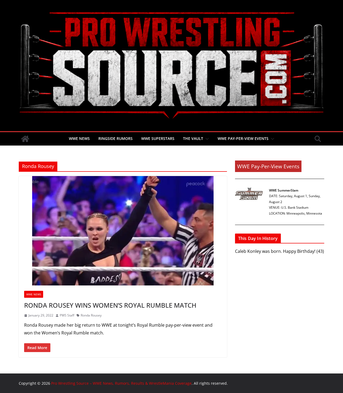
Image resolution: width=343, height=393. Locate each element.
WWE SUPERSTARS (157, 138)
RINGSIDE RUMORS (115, 138)
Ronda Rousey (91, 315)
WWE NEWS (79, 138)
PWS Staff (67, 315)
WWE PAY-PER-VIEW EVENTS (243, 138)
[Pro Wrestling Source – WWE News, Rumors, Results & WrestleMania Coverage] (25, 138)
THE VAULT (193, 138)
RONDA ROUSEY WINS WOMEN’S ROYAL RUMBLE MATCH (110, 305)
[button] (206, 139)
